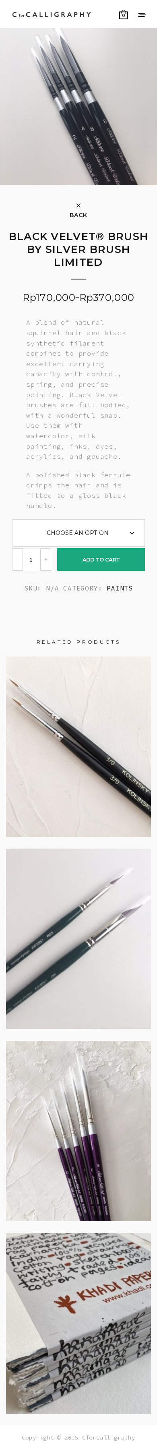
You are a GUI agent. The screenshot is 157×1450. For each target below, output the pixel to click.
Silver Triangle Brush (78, 932)
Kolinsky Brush (79, 740)
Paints (120, 588)
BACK (78, 214)
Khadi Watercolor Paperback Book (78, 1316)
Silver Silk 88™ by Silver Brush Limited (78, 1124)
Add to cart (101, 559)
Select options (78, 980)
